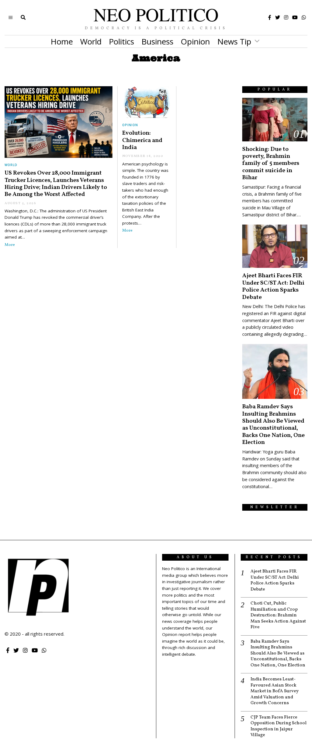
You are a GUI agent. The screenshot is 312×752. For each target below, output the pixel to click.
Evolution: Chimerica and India (142, 140)
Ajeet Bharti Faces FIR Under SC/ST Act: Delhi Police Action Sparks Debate (273, 286)
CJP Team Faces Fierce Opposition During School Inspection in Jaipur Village (278, 726)
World (90, 41)
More (10, 245)
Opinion (195, 41)
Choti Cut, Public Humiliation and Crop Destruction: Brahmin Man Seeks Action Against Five (278, 615)
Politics (121, 41)
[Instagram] (286, 17)
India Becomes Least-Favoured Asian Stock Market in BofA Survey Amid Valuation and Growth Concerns (274, 691)
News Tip (234, 41)
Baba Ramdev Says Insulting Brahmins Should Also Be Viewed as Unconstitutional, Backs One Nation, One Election (273, 425)
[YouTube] (295, 17)
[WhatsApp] (303, 17)
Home (62, 41)
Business (157, 41)
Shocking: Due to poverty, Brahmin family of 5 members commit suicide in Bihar (270, 163)
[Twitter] (278, 17)
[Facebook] (270, 17)
